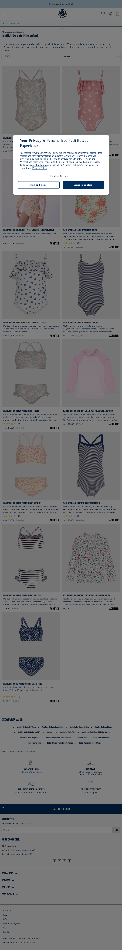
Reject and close (37, 185)
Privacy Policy (39, 168)
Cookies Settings (59, 176)
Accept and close (83, 185)
